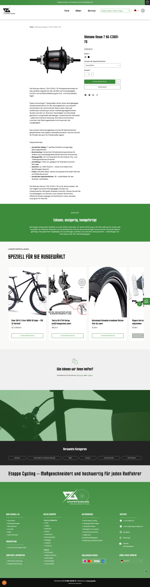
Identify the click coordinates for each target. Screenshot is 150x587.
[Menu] (143, 10)
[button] (147, 2)
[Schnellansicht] (27, 292)
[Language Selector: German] (136, 10)
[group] (75, 304)
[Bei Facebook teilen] (85, 95)
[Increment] (91, 74)
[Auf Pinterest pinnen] (89, 95)
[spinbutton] (88, 74)
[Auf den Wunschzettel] (118, 82)
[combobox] (102, 65)
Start (32, 27)
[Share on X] (97, 95)
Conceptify (91, 581)
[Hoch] (4, 582)
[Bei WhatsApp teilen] (93, 95)
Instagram (126, 532)
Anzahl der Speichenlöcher (95, 61)
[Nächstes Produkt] (139, 303)
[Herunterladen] (146, 571)
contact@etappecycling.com (133, 526)
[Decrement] (85, 74)
